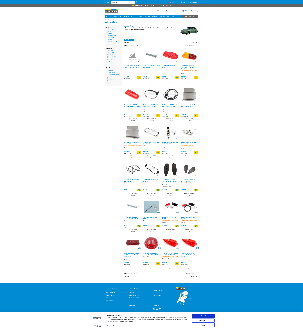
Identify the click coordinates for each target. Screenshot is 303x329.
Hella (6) (110, 78)
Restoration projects (134, 295)
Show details (110, 325)
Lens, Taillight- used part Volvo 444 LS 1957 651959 (150, 254)
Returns (108, 302)
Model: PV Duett (128, 39)
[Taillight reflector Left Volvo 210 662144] (189, 132)
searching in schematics (141, 5)
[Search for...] (136, 2)
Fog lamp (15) (111, 61)
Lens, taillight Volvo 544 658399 (168, 66)
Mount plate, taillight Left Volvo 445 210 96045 (188, 105)
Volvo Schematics (190, 16)
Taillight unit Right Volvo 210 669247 (189, 217)
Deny (203, 325)
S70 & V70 (174, 16)
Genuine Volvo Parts (158, 290)
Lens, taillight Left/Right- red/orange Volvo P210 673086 (188, 67)
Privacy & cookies (110, 295)
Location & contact (134, 297)
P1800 (132, 16)
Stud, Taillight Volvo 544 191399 (150, 217)
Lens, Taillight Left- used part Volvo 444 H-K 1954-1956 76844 (189, 255)
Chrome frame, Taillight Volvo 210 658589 (151, 143)
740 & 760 (154, 16)
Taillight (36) (111, 39)
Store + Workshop (191, 11)
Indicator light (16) (112, 41)
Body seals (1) (111, 52)
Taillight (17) (111, 50)
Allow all (203, 316)
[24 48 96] (130, 45)
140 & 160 (139, 16)
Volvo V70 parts (157, 295)
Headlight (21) (111, 59)
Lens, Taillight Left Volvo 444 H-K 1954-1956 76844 (170, 254)
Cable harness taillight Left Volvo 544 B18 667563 (150, 105)
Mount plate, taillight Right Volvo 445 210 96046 (131, 143)
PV (120, 16)
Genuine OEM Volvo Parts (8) (114, 82)
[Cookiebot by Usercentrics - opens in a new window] (97, 326)
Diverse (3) (110, 29)
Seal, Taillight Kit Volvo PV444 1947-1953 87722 (169, 180)
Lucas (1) (110, 70)
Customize (202, 320)
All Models (113, 16)
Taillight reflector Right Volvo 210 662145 (132, 180)
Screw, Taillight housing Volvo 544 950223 (151, 66)
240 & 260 (147, 16)
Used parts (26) (111, 54)
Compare (133, 82)
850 (168, 16)
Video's (155, 298)
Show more (109, 44)
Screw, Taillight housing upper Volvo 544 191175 (131, 217)
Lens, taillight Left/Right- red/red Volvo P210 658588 (132, 105)
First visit (108, 297)
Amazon (126, 16)
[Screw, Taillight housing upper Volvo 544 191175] (132, 207)
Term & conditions (110, 292)
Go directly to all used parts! (169, 11)
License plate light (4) (113, 57)
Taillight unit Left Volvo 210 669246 (169, 217)
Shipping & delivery (110, 300)
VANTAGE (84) (111, 80)
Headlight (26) (111, 37)
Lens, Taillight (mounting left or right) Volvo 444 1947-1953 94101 (132, 255)
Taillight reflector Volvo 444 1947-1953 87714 (170, 143)
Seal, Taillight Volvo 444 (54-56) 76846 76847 (189, 180)
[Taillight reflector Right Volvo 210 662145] (132, 169)
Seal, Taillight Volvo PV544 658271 (150, 180)
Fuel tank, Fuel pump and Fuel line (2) (113, 32)
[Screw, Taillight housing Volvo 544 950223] (151, 55)
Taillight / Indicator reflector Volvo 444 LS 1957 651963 (132, 66)
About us (131, 292)
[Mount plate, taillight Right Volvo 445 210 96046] (132, 132)
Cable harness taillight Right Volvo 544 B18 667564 (170, 105)
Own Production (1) (112, 72)
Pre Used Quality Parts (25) (113, 75)
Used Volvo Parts (157, 293)
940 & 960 (162, 16)
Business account (133, 309)
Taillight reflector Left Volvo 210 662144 (189, 143)
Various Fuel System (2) (113, 35)
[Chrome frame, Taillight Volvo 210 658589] (151, 132)
